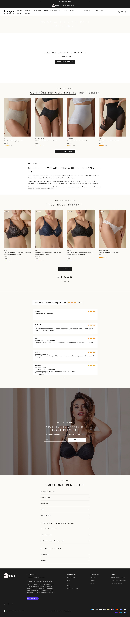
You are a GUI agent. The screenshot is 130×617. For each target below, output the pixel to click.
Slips (72, 10)
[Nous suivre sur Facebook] (61, 281)
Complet (87, 10)
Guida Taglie (93, 577)
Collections (98, 10)
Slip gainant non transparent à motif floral (46, 140)
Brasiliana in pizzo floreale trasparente (109, 252)
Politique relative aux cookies (118, 580)
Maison (19, 10)
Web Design (65, 610)
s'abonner (77, 439)
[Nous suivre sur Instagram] (65, 281)
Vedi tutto (65, 268)
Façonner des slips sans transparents (77, 140)
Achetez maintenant (65, 151)
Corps (79, 10)
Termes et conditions (116, 583)
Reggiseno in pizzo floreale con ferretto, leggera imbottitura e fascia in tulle (48, 253)
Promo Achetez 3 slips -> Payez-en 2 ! (24, 17)
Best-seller (89, 92)
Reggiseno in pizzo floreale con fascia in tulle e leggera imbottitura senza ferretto (79, 253)
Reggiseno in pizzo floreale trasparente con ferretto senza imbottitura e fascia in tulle (17, 253)
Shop (10, 17)
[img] (72, 302)
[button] (63, 378)
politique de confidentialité (118, 577)
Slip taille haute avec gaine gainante (13, 140)
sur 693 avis (79, 302)
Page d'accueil (71, 577)
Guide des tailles (23, 13)
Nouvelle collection (33, 10)
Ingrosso (92, 583)
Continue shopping (65, 61)
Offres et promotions (52, 10)
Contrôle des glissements (53, 92)
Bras (65, 10)
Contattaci (92, 580)
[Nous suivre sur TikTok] (69, 281)
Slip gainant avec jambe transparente (109, 140)
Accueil (6, 17)
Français (20, 610)
